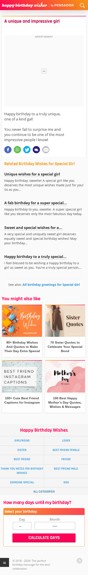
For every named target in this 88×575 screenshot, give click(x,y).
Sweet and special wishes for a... (33, 227)
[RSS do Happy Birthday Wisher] (79, 561)
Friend (66, 459)
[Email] (45, 149)
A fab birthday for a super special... (35, 202)
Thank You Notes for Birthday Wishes (22, 471)
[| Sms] (36, 149)
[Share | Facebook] (8, 149)
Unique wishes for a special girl (32, 174)
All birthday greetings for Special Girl (51, 284)
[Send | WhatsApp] (17, 149)
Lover (66, 441)
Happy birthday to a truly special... (35, 256)
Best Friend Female (66, 450)
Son (66, 482)
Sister (22, 450)
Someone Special (22, 482)
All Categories (44, 492)
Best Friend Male (66, 469)
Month (55, 519)
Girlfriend (22, 441)
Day (22, 519)
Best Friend (22, 459)
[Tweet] (26, 149)
